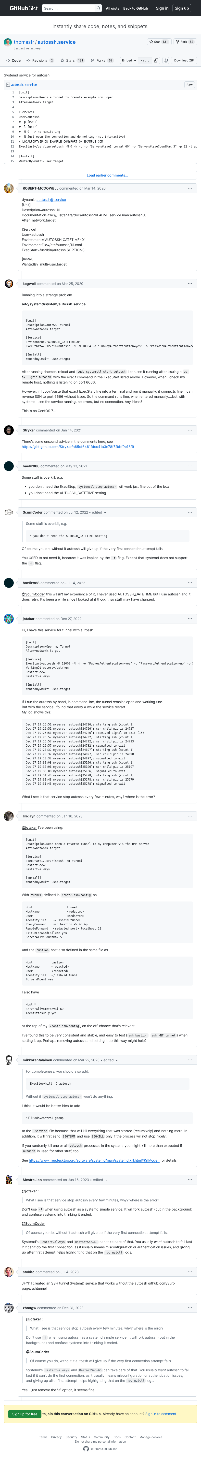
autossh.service (57, 42)
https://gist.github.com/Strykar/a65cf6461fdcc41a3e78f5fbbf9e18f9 (78, 446)
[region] (100, 127)
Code (16, 60)
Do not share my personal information (100, 1441)
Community (102, 1437)
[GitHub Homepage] (86, 1449)
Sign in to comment (160, 1414)
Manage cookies (150, 1437)
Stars (74, 60)
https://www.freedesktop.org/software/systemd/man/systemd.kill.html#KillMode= (94, 1160)
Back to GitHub (135, 8)
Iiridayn (29, 816)
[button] (156, 60)
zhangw (29, 1308)
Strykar (29, 430)
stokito (29, 1272)
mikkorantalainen (37, 1060)
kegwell (29, 283)
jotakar (29, 619)
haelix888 (31, 466)
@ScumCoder (33, 594)
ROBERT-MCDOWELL (40, 188)
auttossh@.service (51, 199)
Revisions (42, 60)
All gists (112, 8)
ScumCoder (33, 512)
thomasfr (24, 42)
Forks (104, 60)
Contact (130, 1437)
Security (71, 1437)
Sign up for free (24, 1414)
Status (85, 1437)
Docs (117, 1437)
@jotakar (29, 827)
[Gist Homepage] (24, 8)
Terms (43, 1437)
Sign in (162, 8)
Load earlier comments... (107, 175)
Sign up (182, 8)
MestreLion (32, 1180)
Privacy (56, 1437)
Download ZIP (184, 60)
